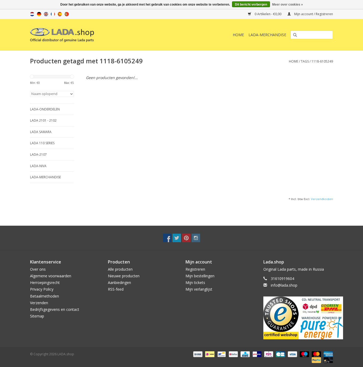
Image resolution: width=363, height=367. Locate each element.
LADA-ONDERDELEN (45, 109)
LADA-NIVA (38, 166)
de (39, 14)
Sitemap (37, 316)
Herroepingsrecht (45, 282)
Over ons (38, 269)
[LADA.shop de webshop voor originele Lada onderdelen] (89, 34)
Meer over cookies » (287, 4)
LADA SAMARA (41, 132)
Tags (305, 61)
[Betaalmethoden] (197, 354)
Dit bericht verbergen (251, 4)
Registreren (195, 269)
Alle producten (120, 269)
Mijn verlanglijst (198, 289)
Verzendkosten (322, 199)
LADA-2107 (38, 154)
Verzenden (39, 302)
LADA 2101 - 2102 (43, 120)
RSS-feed (116, 289)
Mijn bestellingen (199, 275)
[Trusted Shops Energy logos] (298, 317)
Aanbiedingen (119, 282)
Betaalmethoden (44, 296)
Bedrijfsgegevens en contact (54, 309)
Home (238, 34)
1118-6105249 (322, 61)
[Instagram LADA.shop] (196, 238)
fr (53, 14)
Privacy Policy (41, 289)
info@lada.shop (284, 285)
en (46, 14)
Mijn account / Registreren (313, 14)
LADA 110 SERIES (42, 143)
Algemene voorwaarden (50, 275)
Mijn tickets (195, 282)
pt (67, 14)
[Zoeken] (293, 35)
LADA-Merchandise (267, 34)
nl (32, 14)
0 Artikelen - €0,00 (268, 14)
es (60, 14)
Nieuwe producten (124, 275)
